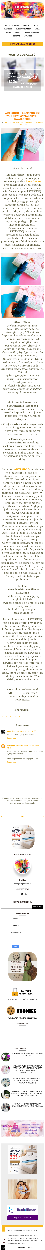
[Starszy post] (43, 817)
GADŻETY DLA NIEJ (23, 29)
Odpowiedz (11, 738)
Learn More (21, 1247)
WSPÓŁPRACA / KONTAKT (22, 44)
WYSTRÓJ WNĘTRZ (32, 32)
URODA (17, 32)
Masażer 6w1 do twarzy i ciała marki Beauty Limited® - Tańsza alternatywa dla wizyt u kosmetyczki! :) (27, 1069)
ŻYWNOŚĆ (28, 36)
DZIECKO (26, 25)
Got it (30, 1247)
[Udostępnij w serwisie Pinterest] (19, 717)
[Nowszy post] (2, 817)
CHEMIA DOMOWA (12, 25)
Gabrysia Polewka (15, 745)
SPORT (8, 32)
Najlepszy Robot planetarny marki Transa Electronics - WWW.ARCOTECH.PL (27, 1081)
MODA (37, 29)
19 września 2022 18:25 (26, 731)
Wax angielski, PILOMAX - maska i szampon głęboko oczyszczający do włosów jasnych (27, 1093)
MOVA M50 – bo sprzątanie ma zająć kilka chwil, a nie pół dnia (27, 1105)
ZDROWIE (16, 36)
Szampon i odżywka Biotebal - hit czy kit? (27, 1054)
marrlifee (11, 731)
